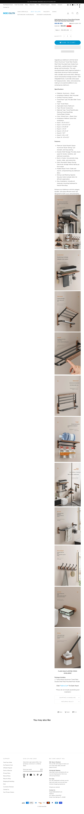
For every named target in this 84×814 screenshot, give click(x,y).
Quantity (58, 36)
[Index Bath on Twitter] (34, 775)
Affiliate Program (45, 4)
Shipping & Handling (67, 697)
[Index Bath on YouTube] (31, 775)
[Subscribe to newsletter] (41, 769)
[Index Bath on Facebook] (27, 775)
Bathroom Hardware (26, 14)
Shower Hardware (44, 14)
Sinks (54, 11)
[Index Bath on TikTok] (41, 775)
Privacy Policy (6, 773)
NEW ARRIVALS (23, 11)
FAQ (38, 4)
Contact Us (6, 7)
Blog (26, 4)
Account (60, 4)
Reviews (54, 4)
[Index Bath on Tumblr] (24, 777)
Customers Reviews (8, 787)
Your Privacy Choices (8, 792)
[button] (59, 23)
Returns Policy (68, 701)
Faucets (46, 11)
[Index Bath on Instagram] (24, 775)
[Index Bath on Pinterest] (38, 775)
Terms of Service (7, 770)
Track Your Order (19, 4)
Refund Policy (6, 776)
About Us (32, 4)
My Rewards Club (8, 4)
